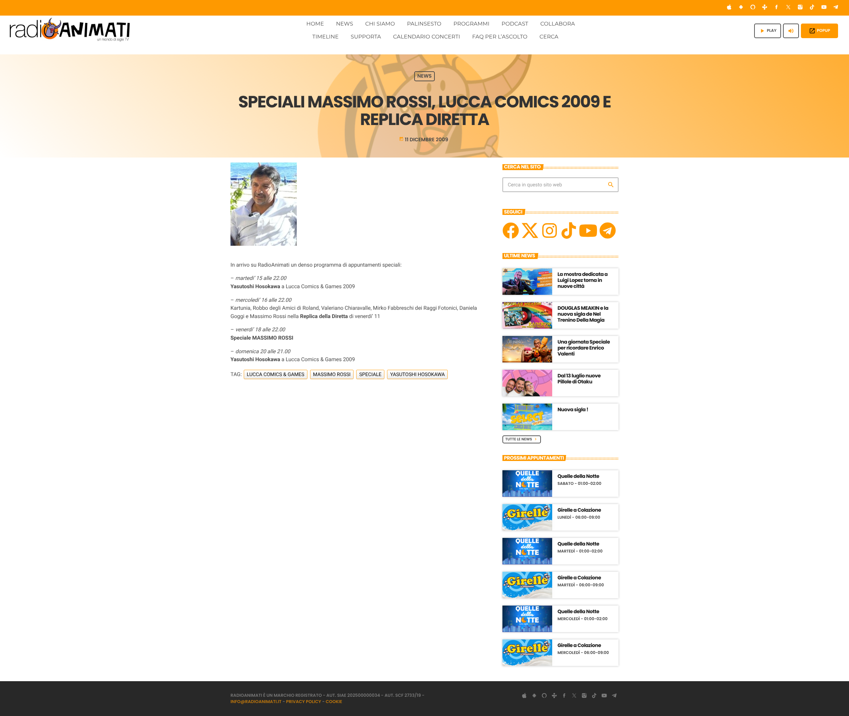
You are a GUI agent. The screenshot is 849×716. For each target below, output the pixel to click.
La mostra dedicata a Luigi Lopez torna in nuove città (582, 280)
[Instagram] (800, 8)
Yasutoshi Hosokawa (417, 374)
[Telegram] (835, 8)
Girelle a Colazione (579, 510)
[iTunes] (729, 8)
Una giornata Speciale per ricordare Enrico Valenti (583, 348)
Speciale (370, 374)
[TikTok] (812, 8)
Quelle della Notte (578, 477)
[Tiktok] (568, 230)
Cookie (334, 701)
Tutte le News (521, 439)
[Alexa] (752, 8)
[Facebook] (776, 8)
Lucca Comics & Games (275, 374)
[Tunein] (764, 8)
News (424, 76)
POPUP (819, 31)
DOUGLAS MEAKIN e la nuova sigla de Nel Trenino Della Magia (582, 314)
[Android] (741, 8)
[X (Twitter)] (788, 8)
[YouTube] (824, 8)
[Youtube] (588, 230)
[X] (530, 230)
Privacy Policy (303, 701)
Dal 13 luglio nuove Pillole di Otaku (579, 378)
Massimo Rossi (332, 374)
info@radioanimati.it (256, 701)
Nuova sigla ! (572, 409)
